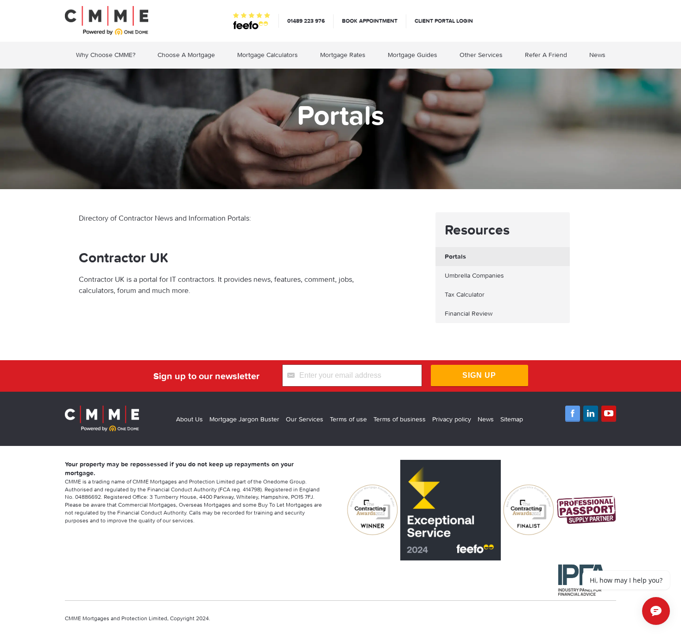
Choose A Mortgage (186, 55)
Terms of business (399, 419)
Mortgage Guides (412, 55)
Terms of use (348, 419)
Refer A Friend (546, 55)
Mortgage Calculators (267, 55)
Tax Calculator (465, 294)
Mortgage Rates (343, 55)
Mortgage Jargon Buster (244, 419)
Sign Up (479, 375)
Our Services (304, 419)
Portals (455, 256)
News (597, 55)
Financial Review (468, 313)
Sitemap (511, 419)
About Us (189, 419)
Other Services (481, 55)
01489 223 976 (306, 20)
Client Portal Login (444, 20)
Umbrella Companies (474, 275)
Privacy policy (451, 419)
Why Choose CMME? (105, 55)
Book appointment (369, 20)
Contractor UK (124, 257)
